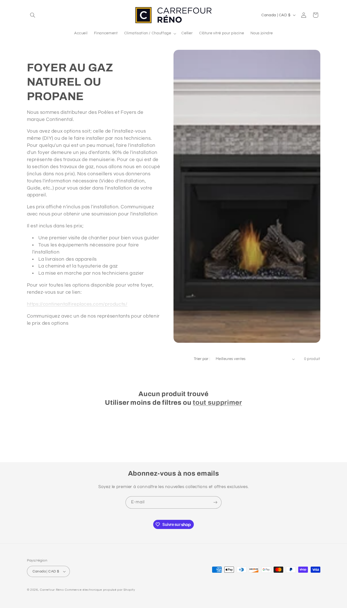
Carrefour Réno (52, 589)
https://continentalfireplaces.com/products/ (77, 304)
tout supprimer (217, 402)
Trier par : (202, 359)
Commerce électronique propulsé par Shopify (100, 589)
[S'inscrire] (215, 502)
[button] (33, 15)
